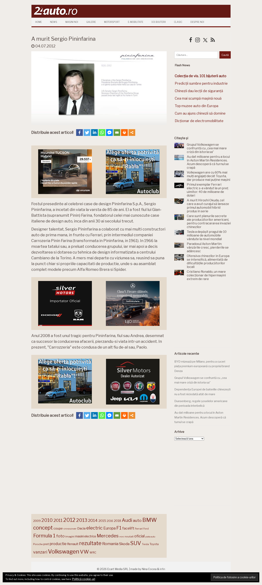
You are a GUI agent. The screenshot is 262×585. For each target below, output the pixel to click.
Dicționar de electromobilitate (199, 121)
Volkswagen (63, 551)
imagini (69, 536)
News (53, 22)
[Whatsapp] (102, 132)
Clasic (178, 22)
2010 (47, 520)
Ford (146, 528)
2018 (117, 521)
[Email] (117, 132)
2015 (102, 521)
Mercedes (108, 536)
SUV (135, 543)
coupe (58, 528)
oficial (139, 536)
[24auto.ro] (55, 16)
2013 (81, 520)
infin (162, 569)
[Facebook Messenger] (109, 132)
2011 (58, 520)
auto (137, 520)
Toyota (154, 544)
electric (94, 528)
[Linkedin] (94, 132)
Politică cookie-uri (83, 579)
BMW (149, 520)
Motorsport (112, 22)
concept (43, 528)
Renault (72, 544)
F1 (118, 528)
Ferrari (139, 528)
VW (84, 552)
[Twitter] (87, 132)
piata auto (150, 536)
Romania (110, 543)
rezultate (90, 543)
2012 (69, 520)
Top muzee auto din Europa (196, 106)
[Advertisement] (203, 316)
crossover (70, 528)
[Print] (124, 132)
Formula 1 (44, 536)
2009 (37, 521)
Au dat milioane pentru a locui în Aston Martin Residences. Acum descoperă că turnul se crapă (200, 417)
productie (58, 543)
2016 (110, 520)
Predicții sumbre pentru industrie (201, 83)
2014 (93, 520)
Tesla (145, 544)
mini (121, 536)
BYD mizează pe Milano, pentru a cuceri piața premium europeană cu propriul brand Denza (202, 366)
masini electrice (85, 536)
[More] (132, 132)
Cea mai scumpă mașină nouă (198, 98)
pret (46, 544)
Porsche (38, 544)
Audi (127, 520)
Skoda (124, 544)
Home (38, 22)
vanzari (40, 551)
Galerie (91, 22)
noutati (129, 536)
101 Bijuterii (159, 22)
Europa (109, 528)
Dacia (81, 528)
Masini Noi (71, 22)
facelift (128, 528)
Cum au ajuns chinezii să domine (200, 113)
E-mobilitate (135, 22)
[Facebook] (79, 132)
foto (60, 536)
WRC (93, 552)
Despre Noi (197, 22)
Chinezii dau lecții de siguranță (199, 91)
